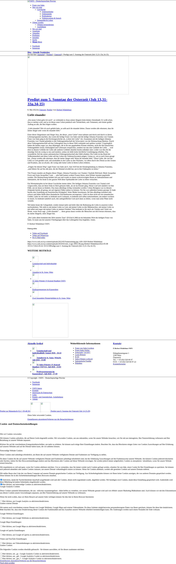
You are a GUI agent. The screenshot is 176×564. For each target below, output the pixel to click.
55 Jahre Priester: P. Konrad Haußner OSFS (48, 281)
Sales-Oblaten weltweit (84, 359)
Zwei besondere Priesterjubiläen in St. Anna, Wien (51, 298)
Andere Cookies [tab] (6, 545)
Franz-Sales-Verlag (82, 350)
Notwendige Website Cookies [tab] (11, 451)
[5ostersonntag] (78, 94)
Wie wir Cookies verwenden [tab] (11, 434)
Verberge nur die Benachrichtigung (60, 419)
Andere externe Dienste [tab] (9, 503)
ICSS (77, 357)
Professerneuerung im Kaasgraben (45, 289)
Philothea (78, 363)
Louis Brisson (80, 355)
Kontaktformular (119, 364)
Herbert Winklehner (64, 110)
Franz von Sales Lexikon (84, 348)
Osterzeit (42, 110)
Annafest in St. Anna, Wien (42, 272)
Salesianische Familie (83, 361)
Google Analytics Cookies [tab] (10, 487)
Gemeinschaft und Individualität (44, 264)
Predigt (49, 110)
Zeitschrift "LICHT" (83, 352)
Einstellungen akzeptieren (37, 419)
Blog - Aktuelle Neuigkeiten (39, 52)
